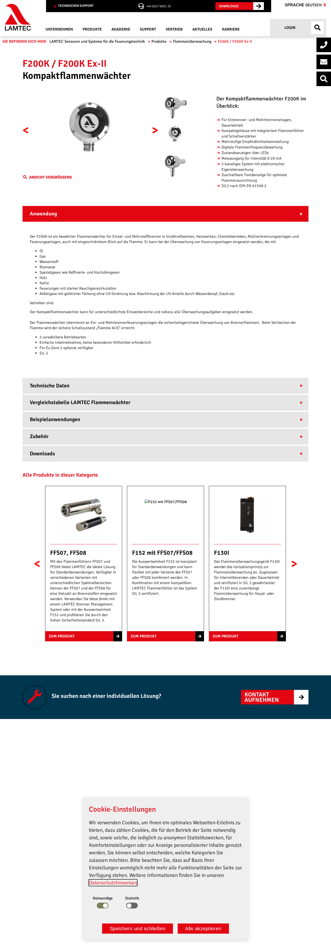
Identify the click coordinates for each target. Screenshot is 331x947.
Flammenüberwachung (192, 41)
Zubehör (39, 436)
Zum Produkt (62, 636)
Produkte (159, 41)
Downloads (42, 453)
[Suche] (323, 79)
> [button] (155, 130)
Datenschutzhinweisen (113, 883)
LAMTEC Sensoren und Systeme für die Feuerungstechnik (97, 41)
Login (289, 27)
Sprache (304, 5)
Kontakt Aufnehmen (261, 697)
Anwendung (43, 214)
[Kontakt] (323, 62)
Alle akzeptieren (203, 928)
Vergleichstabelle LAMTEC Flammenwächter (80, 402)
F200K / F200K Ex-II (235, 41)
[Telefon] (323, 45)
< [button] (26, 130)
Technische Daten (50, 386)
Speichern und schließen (138, 928)
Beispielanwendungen (55, 419)
